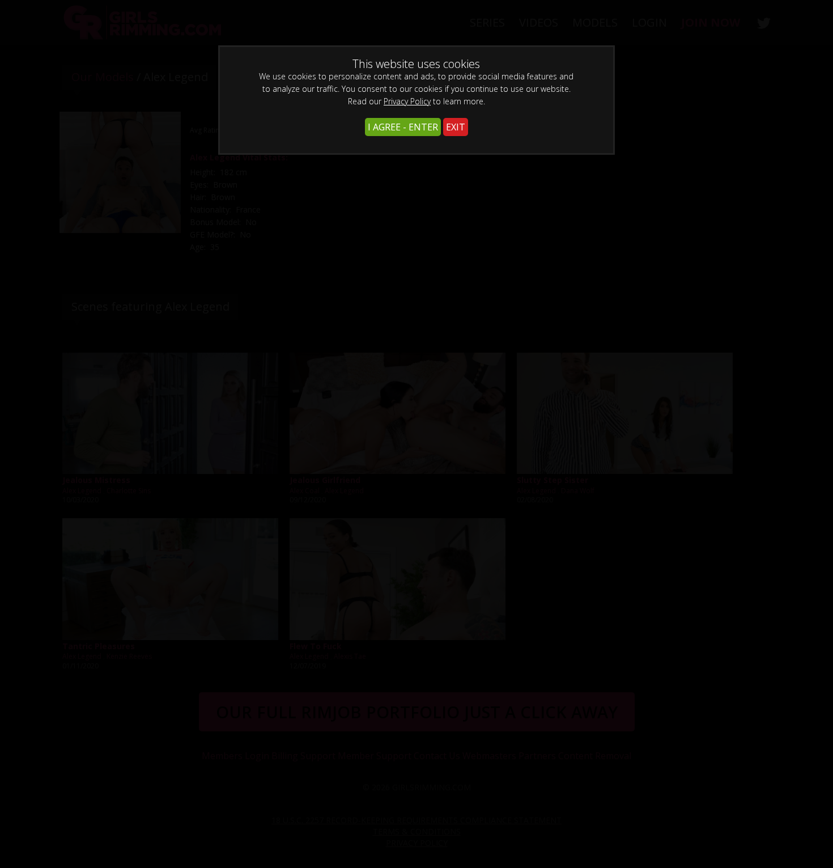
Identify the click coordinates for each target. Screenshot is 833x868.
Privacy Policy (407, 101)
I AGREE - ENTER (403, 127)
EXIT (455, 127)
